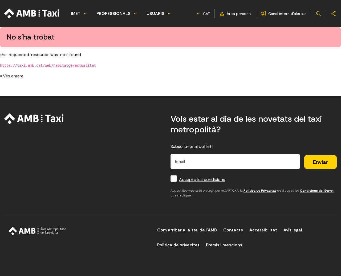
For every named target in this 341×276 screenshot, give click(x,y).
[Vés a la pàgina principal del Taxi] (34, 118)
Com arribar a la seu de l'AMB (187, 230)
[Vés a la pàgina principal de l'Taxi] (32, 13)
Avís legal (292, 230)
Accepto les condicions (202, 179)
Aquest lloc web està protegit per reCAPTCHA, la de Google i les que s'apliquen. (252, 193)
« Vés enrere (11, 76)
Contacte (233, 230)
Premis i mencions (224, 245)
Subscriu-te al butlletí (191, 146)
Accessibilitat (263, 230)
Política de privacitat (178, 245)
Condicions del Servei (317, 190)
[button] (202, 13)
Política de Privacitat (259, 190)
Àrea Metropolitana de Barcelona (37, 231)
